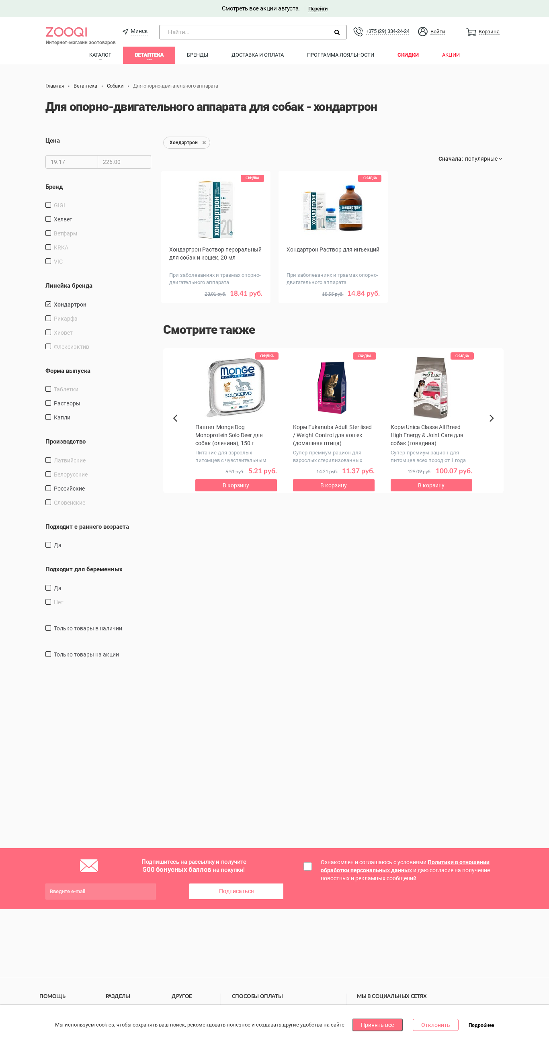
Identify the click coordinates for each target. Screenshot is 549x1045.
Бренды (197, 55)
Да (57, 545)
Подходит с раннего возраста (87, 526)
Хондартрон (70, 304)
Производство (65, 441)
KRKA (61, 247)
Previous (179, 432)
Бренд (54, 186)
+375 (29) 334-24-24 (387, 31)
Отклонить (435, 1025)
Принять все (377, 1025)
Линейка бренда (68, 285)
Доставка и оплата (257, 55)
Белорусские (71, 474)
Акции (451, 55)
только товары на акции (86, 654)
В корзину (333, 305)
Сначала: (450, 158)
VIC (58, 261)
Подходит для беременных (84, 569)
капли (62, 417)
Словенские (69, 502)
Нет (59, 602)
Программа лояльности (340, 55)
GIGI (59, 205)
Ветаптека (149, 55)
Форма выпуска (67, 370)
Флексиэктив (71, 347)
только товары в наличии (88, 628)
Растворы (67, 403)
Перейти (317, 9)
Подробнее (481, 1025)
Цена (52, 140)
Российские (69, 488)
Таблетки (66, 389)
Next (493, 427)
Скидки (408, 55)
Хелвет (63, 219)
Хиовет (63, 332)
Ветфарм (65, 233)
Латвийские (70, 460)
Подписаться (236, 891)
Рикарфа (66, 318)
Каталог (100, 55)
